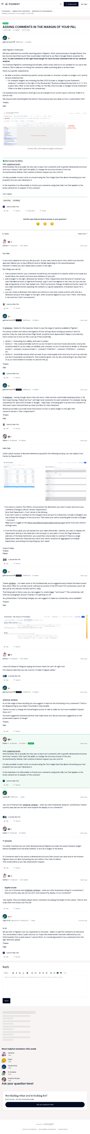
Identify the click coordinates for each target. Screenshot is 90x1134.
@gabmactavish (13, 164)
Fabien (5, 440)
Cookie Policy (63, 1129)
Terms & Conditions (29, 1129)
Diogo (10, 1059)
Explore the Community (21, 11)
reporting (7, 200)
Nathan (5, 246)
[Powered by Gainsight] (45, 1124)
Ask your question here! (45, 1105)
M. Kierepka (12, 1072)
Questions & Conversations (42, 11)
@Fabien (12, 583)
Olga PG (5, 921)
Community (6, 11)
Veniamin (11, 1053)
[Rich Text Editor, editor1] (45, 986)
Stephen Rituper (14, 1078)
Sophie (5, 797)
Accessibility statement (47, 1129)
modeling (16, 200)
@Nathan (8, 328)
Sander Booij (12, 1066)
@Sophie (8, 841)
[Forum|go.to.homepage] (12, 4)
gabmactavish (8, 42)
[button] (2, 5)
